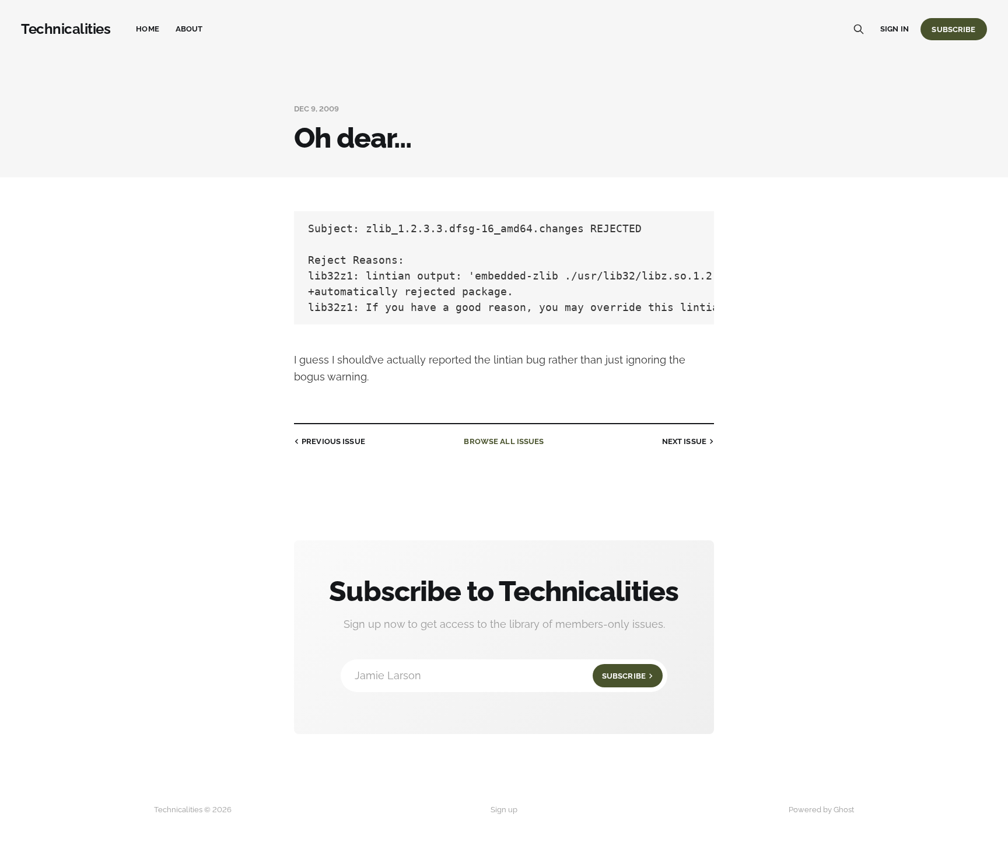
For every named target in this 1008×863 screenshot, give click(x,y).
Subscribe (953, 29)
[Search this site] (858, 29)
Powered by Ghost (821, 809)
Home (147, 29)
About (189, 29)
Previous (333, 441)
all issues (504, 441)
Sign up (504, 809)
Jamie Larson (500, 675)
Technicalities (65, 29)
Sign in (894, 29)
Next (684, 441)
